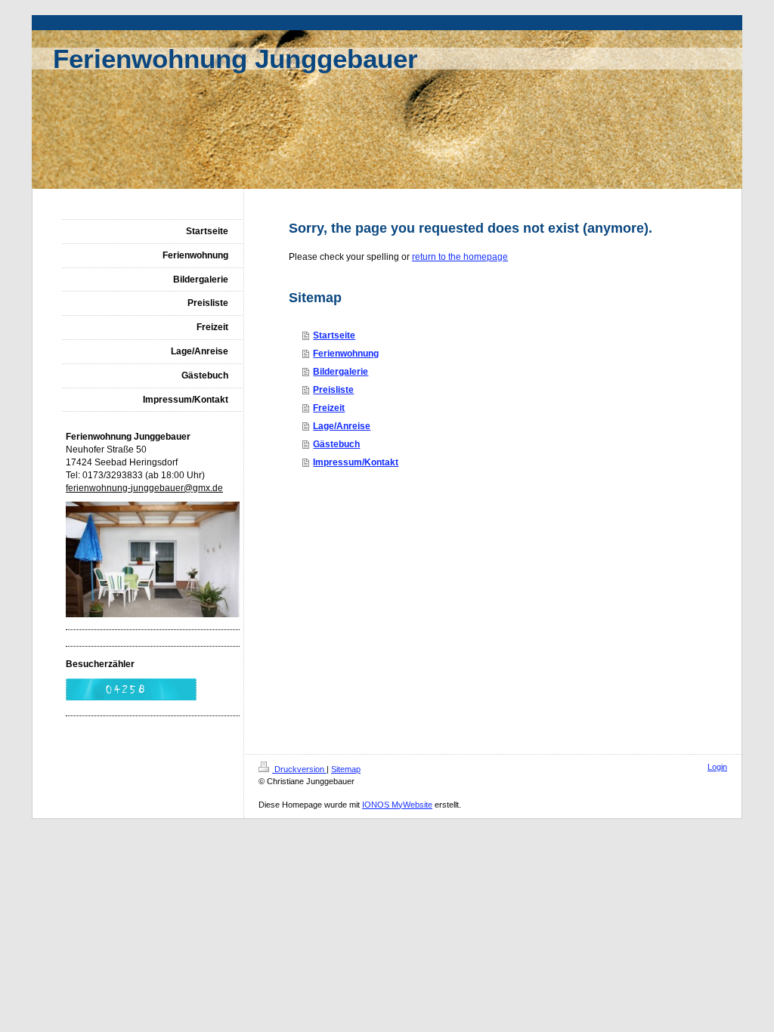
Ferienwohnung (346, 353)
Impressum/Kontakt (355, 462)
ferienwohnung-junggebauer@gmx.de (144, 488)
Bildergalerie (340, 371)
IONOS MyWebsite (397, 804)
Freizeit (329, 408)
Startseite (334, 335)
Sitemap (346, 769)
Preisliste (333, 390)
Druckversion (299, 769)
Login (717, 766)
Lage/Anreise (341, 426)
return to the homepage (460, 257)
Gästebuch (336, 444)
